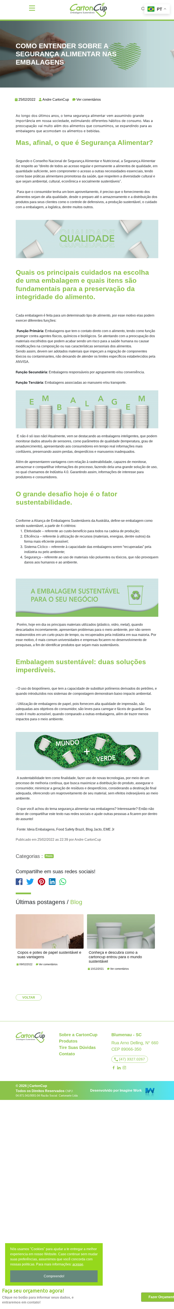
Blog (76, 902)
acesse (77, 1264)
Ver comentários (88, 99)
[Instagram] (124, 1067)
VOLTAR (28, 997)
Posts (49, 856)
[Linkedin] (119, 1067)
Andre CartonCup (55, 99)
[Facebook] (113, 1067)
